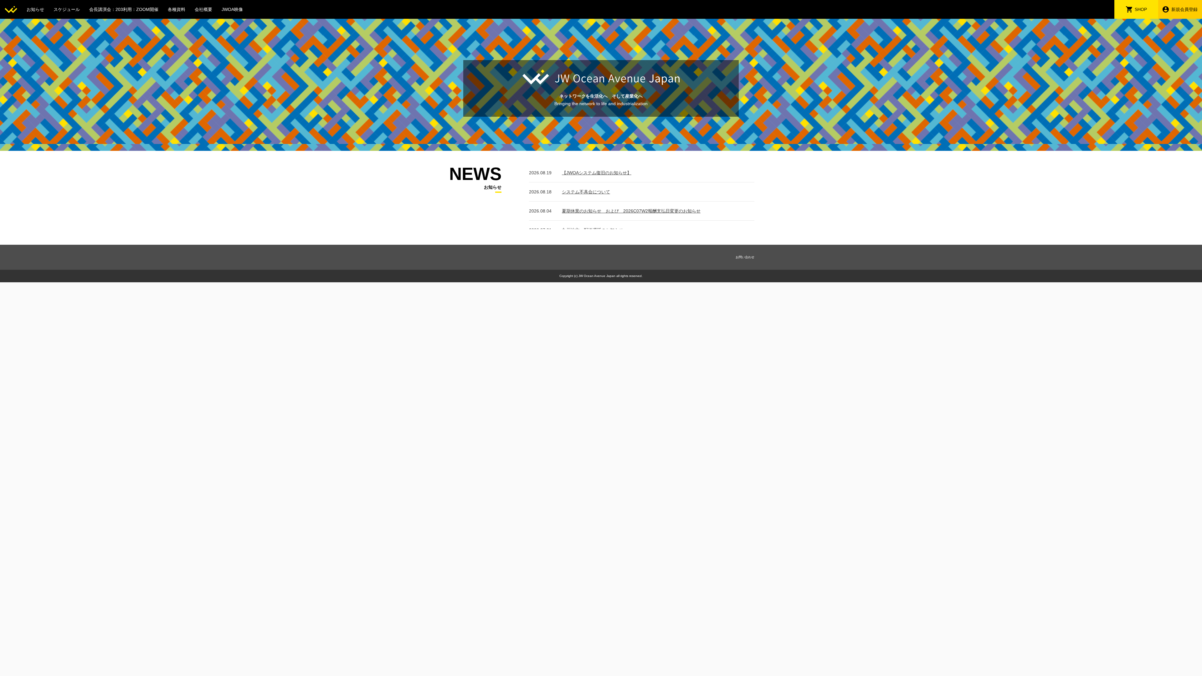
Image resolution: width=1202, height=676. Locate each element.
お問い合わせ (745, 257)
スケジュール (67, 9)
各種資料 (176, 9)
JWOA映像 (232, 9)
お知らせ (35, 9)
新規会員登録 (1184, 9)
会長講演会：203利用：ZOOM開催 (123, 9)
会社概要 (203, 9)
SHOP (1141, 9)
